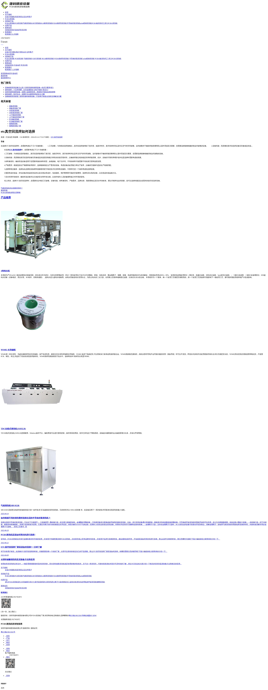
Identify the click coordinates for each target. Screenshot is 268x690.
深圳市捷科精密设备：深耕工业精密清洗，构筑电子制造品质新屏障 (30, 92)
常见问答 (23, 30)
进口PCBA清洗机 (111, 23)
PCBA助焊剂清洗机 (59, 23)
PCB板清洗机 (14, 119)
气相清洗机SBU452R (10, 505)
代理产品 (8, 25)
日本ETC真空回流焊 (35, 582)
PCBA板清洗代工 (98, 23)
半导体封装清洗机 (73, 23)
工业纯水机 (72, 582)
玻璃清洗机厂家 (15, 126)
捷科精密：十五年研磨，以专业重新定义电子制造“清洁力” (26, 90)
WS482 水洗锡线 (8, 350)
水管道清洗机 (14, 110)
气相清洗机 (27, 23)
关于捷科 (8, 14)
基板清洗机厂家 (15, 108)
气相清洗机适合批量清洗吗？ (12, 188)
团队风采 (15, 17)
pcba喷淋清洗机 (86, 23)
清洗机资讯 (9, 30)
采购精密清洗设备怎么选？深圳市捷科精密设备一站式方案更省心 (29, 87)
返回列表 (4, 76)
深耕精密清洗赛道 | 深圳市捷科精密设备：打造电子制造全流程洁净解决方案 (33, 96)
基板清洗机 (13, 106)
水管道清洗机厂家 (16, 113)
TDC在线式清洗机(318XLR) (13, 429)
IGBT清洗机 (35, 23)
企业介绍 (8, 17)
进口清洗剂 (47, 582)
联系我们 (8, 32)
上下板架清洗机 (15, 115)
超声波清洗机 (91, 582)
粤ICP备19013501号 (76, 615)
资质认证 (21, 17)
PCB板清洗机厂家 (16, 121)
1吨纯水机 (5, 271)
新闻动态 (8, 28)
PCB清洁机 (19, 23)
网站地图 (86, 615)
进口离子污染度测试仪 (59, 582)
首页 (6, 12)
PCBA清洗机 (10, 19)
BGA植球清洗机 (46, 23)
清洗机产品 (9, 21)
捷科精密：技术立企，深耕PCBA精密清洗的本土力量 (25, 94)
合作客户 (28, 17)
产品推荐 (6, 197)
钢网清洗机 (101, 582)
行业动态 (16, 30)
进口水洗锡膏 (23, 582)
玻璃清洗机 (13, 124)
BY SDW (93, 615)
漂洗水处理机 (81, 582)
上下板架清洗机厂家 (16, 117)
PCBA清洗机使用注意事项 (10, 192)
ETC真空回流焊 (56, 137)
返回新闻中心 (6, 78)
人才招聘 (15, 34)
